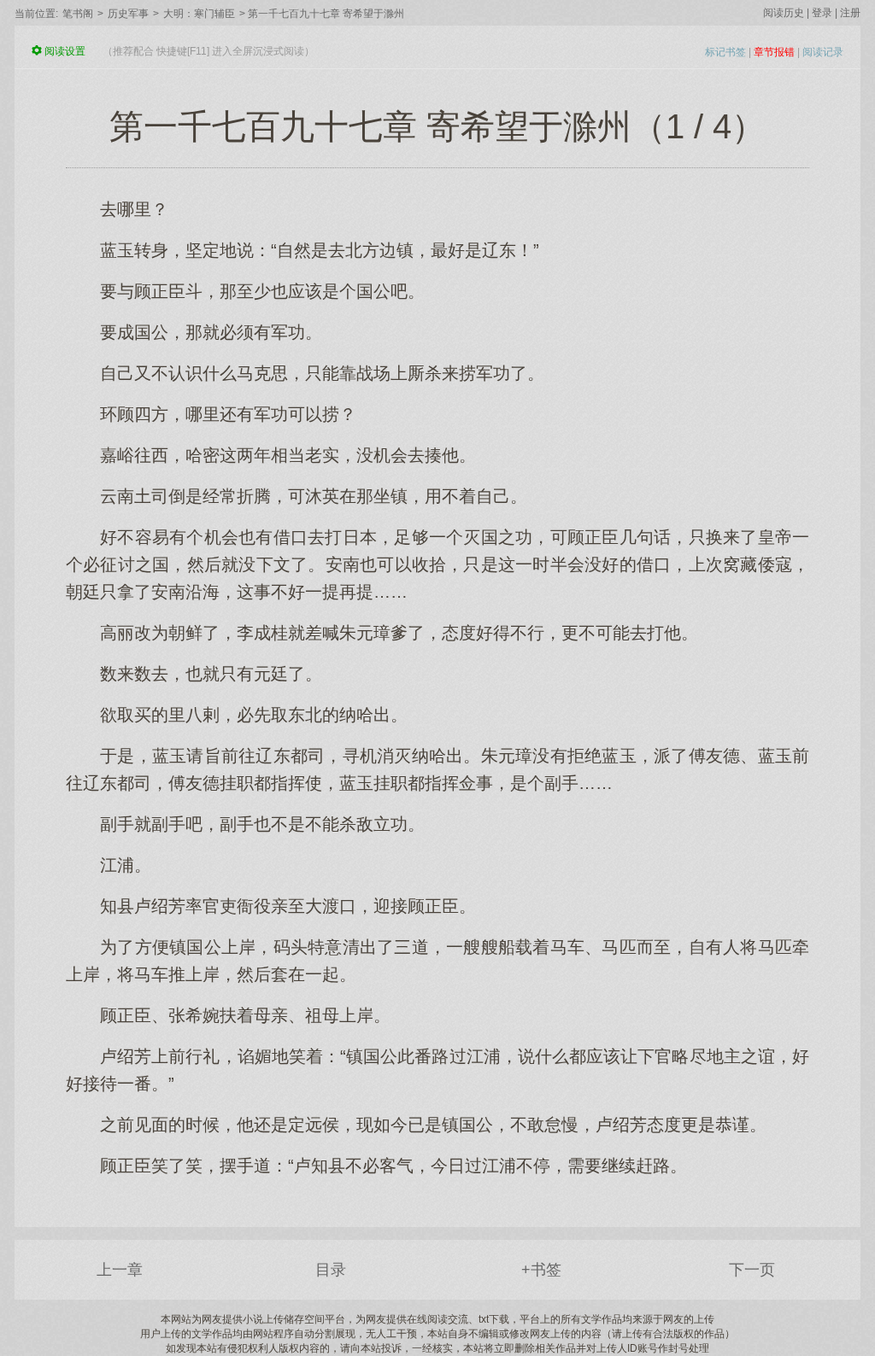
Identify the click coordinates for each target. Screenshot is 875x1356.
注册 (850, 13)
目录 (330, 1269)
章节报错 (774, 52)
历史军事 (128, 14)
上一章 (120, 1269)
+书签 (541, 1269)
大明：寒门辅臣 (199, 14)
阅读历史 (783, 13)
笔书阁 (77, 14)
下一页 (752, 1269)
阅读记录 (822, 52)
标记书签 (725, 52)
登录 (822, 13)
